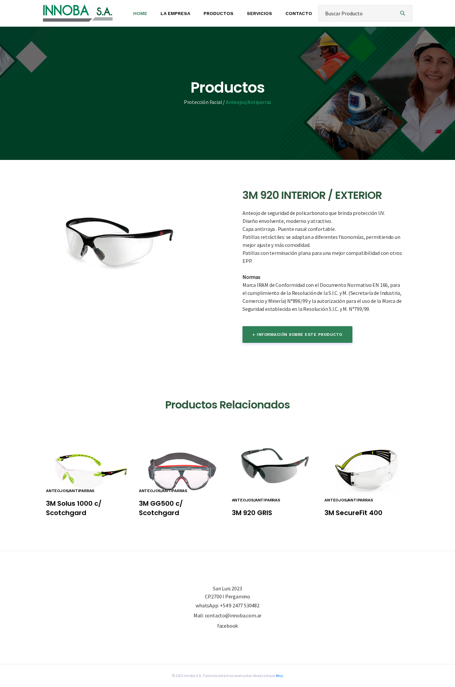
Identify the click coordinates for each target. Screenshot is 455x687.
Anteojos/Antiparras (248, 102)
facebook (227, 625)
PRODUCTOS (218, 13)
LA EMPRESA (175, 13)
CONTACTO (298, 13)
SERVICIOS (259, 13)
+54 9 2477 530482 (239, 605)
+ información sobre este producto (297, 334)
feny (279, 675)
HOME (140, 13)
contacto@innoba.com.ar (233, 615)
